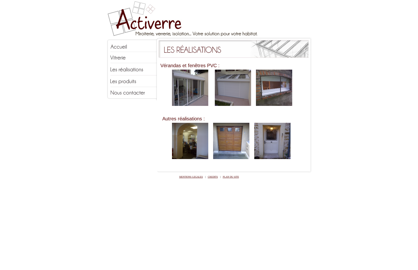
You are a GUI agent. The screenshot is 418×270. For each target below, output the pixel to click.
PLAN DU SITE (231, 176)
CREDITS (213, 176)
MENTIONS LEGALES (191, 176)
